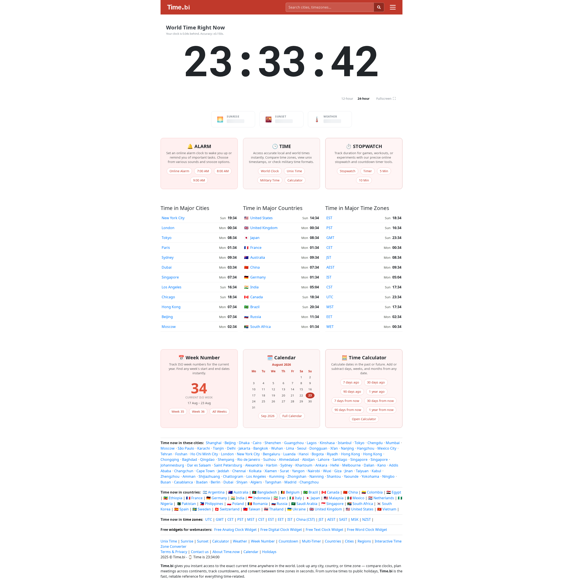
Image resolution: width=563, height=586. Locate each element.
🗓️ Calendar (281, 357)
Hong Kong (171, 306)
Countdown (288, 541)
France (252, 247)
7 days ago (351, 382)
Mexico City (386, 448)
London (168, 227)
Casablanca (183, 482)
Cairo (257, 442)
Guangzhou (294, 442)
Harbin (271, 465)
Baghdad (189, 459)
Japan (252, 237)
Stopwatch (347, 171)
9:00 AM (199, 180)
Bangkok (260, 448)
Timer (367, 171)
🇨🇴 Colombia (372, 492)
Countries (333, 541)
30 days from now (380, 401)
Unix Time (294, 171)
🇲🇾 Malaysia (334, 498)
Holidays (269, 551)
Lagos (312, 442)
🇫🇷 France (194, 498)
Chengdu (375, 442)
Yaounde (351, 476)
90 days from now (348, 410)
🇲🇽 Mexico (355, 498)
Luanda (289, 454)
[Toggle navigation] (393, 7)
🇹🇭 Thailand (273, 509)
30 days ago (376, 382)
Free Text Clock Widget (324, 529)
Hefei (334, 465)
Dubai (167, 267)
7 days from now (346, 401)
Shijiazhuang (209, 476)
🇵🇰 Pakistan (186, 503)
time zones (192, 519)
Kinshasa (327, 442)
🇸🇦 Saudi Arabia (304, 503)
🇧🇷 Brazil (310, 492)
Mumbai (393, 442)
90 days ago (352, 391)
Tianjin (218, 448)
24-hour (364, 98)
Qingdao (207, 459)
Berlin (215, 482)
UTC (329, 297)
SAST (343, 519)
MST (330, 306)
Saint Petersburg (228, 465)
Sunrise (187, 541)
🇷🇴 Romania (258, 503)
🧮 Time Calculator (364, 357)
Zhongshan (296, 476)
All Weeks (219, 411)
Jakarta (244, 448)
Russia (252, 316)
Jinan (349, 470)
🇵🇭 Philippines (211, 503)
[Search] (379, 7)
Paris (166, 247)
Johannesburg (172, 465)
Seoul (301, 448)
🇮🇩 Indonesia (259, 498)
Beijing (167, 316)
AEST (330, 267)
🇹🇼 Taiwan (251, 509)
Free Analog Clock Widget (235, 529)
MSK (354, 519)
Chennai (239, 470)
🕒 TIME (281, 146)
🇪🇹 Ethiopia (172, 498)
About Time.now (226, 551)
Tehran (166, 454)
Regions (364, 541)
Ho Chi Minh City (204, 454)
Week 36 (198, 411)
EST (329, 217)
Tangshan (273, 482)
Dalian (369, 465)
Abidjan (308, 459)
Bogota (318, 454)
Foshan (181, 454)
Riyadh (332, 454)
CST (329, 287)
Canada (253, 297)
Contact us (200, 551)
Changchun (183, 470)
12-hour (347, 98)
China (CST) (305, 519)
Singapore (170, 277)
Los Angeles (171, 287)
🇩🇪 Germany (216, 498)
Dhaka (244, 442)
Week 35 (178, 411)
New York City (173, 217)
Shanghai (213, 442)
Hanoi (304, 454)
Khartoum (303, 465)
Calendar (250, 551)
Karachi (203, 448)
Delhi (231, 448)
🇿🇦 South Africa (360, 503)
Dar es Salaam (199, 465)
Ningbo (388, 476)
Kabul (376, 470)
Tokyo (167, 237)
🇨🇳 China (350, 492)
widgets (176, 529)
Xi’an (334, 448)
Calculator (295, 180)
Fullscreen (386, 98)
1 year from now (381, 410)
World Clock (270, 171)
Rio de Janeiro (248, 459)
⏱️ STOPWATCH (364, 146)
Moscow (169, 326)
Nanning (316, 476)
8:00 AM (223, 171)
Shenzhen (273, 442)
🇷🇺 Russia (279, 503)
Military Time (270, 180)
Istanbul (344, 442)
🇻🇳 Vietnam (386, 509)
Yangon (298, 470)
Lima (290, 448)
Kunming (276, 476)
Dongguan (318, 448)
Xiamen (271, 470)
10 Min (364, 180)
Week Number (263, 541)
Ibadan (202, 482)
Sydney (168, 257)
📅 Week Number (199, 357)
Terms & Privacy (174, 551)
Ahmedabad (289, 459)
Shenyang (226, 459)
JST (328, 257)
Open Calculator (364, 419)
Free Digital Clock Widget (281, 529)
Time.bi (179, 557)
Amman (189, 476)
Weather (240, 541)
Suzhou (269, 459)
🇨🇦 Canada (330, 492)
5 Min (384, 171)
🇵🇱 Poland (235, 503)
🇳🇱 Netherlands (381, 498)
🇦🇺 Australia (238, 492)
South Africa (257, 326)
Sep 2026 (267, 416)
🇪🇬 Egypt (393, 492)
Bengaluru (271, 454)
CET (329, 247)
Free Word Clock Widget (367, 529)
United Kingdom (261, 227)
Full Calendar (292, 416)
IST (328, 277)
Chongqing (170, 459)
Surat (284, 470)
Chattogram (233, 476)
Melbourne (351, 465)
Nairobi (314, 470)
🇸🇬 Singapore (332, 503)
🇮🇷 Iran (280, 498)
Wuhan (277, 448)
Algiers (256, 482)
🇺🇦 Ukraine (296, 509)
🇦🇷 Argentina (214, 492)
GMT (330, 237)
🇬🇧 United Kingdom (325, 509)
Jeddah (223, 470)
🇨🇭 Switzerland (227, 509)
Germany (255, 277)
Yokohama (370, 476)
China (252, 267)
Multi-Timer (311, 541)
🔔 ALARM (199, 146)
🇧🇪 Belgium (290, 492)
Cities (349, 541)
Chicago (168, 297)
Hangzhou (365, 448)
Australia (254, 257)
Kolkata (255, 470)
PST (329, 227)
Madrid (290, 482)
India (251, 287)
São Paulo (186, 448)
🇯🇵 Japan (312, 498)
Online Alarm (179, 171)
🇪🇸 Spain (181, 509)
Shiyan (241, 482)
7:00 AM (203, 171)
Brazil (252, 306)
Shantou (334, 476)
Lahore (323, 459)
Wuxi (327, 470)
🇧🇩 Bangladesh (264, 492)
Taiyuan (362, 470)
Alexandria (254, 465)
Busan (166, 482)
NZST (366, 519)
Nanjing (347, 448)
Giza (338, 470)
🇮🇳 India (237, 498)
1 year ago (377, 391)
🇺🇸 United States (359, 509)
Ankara (321, 465)
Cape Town (205, 470)
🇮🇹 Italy (295, 498)
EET (329, 316)
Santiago (340, 459)
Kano (381, 465)
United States (258, 217)
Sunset (202, 541)
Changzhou (309, 482)
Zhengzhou (170, 476)
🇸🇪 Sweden (201, 509)
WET (330, 326)
